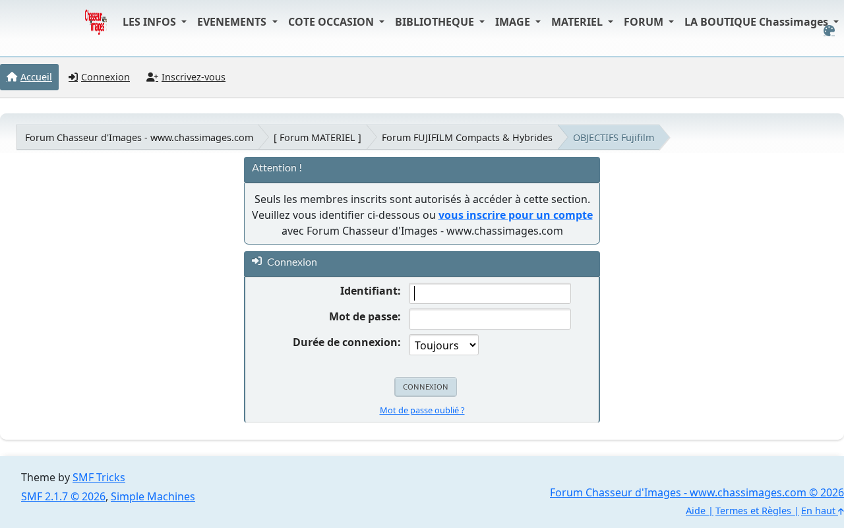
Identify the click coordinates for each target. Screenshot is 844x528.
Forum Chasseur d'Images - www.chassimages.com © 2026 (697, 492)
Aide (696, 510)
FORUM (645, 22)
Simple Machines (153, 496)
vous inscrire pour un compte (515, 215)
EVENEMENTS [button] (233, 22)
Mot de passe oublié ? (422, 410)
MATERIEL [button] (578, 22)
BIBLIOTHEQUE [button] (436, 22)
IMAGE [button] (514, 22)
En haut (819, 510)
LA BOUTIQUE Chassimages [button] (757, 22)
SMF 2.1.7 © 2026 (63, 496)
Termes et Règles (753, 510)
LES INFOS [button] (151, 22)
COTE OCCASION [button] (332, 22)
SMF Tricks (99, 477)
